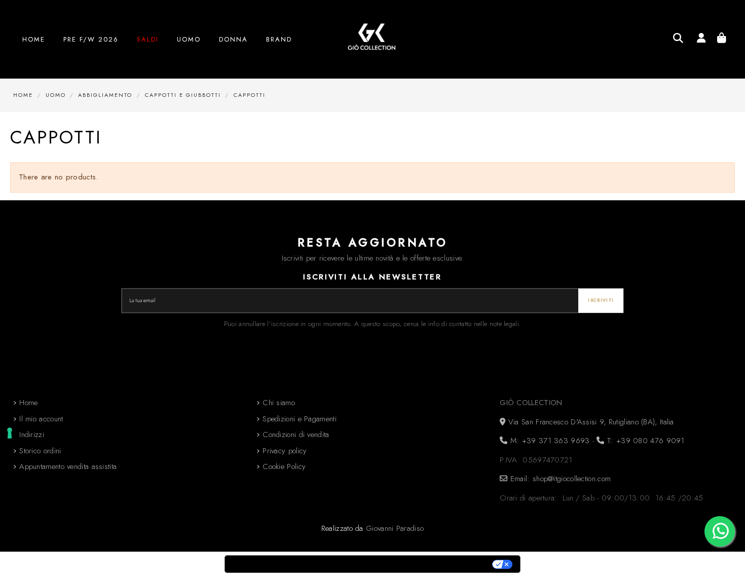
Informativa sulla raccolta (282, 564)
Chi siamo (279, 402)
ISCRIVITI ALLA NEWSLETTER (372, 276)
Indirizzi (31, 434)
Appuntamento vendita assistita (68, 466)
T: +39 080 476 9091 (644, 440)
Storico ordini (40, 450)
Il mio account (41, 418)
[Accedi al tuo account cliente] (701, 39)
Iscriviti (601, 300)
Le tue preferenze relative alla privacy (416, 564)
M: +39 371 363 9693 (548, 440)
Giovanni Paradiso (395, 528)
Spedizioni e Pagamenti (300, 418)
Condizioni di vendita (296, 434)
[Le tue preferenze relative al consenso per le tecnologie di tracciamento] (9, 433)
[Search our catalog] (678, 38)
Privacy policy (285, 450)
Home (28, 402)
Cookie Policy (284, 466)
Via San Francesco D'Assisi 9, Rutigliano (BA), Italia (590, 421)
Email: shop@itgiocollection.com (559, 478)
